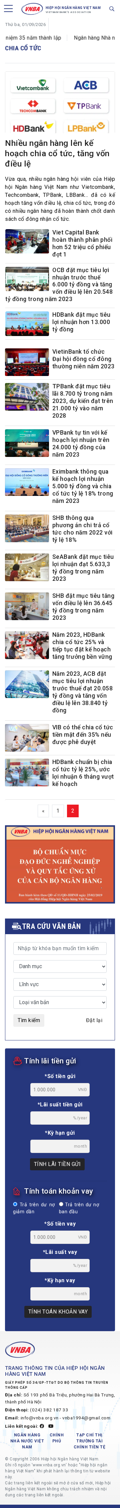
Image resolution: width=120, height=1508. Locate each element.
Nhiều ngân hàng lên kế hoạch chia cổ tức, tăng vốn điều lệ (57, 153)
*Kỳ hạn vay (60, 1280)
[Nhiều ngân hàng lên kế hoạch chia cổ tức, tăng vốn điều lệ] (60, 106)
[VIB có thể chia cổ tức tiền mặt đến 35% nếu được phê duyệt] (27, 738)
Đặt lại (94, 1020)
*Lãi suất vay (60, 1252)
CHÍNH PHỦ (57, 1438)
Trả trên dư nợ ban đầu (79, 1208)
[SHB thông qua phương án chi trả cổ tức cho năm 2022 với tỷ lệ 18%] (27, 528)
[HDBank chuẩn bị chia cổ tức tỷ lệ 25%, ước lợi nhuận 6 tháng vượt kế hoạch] (27, 772)
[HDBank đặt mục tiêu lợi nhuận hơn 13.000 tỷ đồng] (27, 325)
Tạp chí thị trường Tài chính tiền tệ (90, 1441)
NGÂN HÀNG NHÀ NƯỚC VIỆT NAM (27, 1441)
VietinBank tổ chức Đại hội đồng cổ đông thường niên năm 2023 (83, 359)
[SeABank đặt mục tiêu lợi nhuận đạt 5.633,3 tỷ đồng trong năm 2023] (27, 567)
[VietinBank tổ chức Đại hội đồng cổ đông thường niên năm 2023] (27, 362)
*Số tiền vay (60, 1224)
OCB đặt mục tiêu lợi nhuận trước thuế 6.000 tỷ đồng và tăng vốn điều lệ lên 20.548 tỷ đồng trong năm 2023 (59, 285)
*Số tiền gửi (60, 1076)
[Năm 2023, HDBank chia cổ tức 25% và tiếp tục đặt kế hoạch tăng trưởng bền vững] (27, 645)
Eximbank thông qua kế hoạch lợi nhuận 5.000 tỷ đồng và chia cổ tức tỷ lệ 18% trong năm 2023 (82, 486)
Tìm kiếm (29, 1020)
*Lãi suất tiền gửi (60, 1104)
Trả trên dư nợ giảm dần (34, 1208)
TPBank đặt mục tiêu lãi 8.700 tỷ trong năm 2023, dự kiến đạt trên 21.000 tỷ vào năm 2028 (82, 401)
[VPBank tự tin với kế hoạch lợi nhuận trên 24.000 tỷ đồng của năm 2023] (27, 443)
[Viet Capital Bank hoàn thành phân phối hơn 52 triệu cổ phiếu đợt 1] (27, 243)
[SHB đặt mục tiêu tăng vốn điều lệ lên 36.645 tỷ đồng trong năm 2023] (27, 606)
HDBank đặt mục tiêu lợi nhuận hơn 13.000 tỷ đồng (81, 322)
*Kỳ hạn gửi (60, 1133)
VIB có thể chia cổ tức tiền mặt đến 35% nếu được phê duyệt (82, 734)
